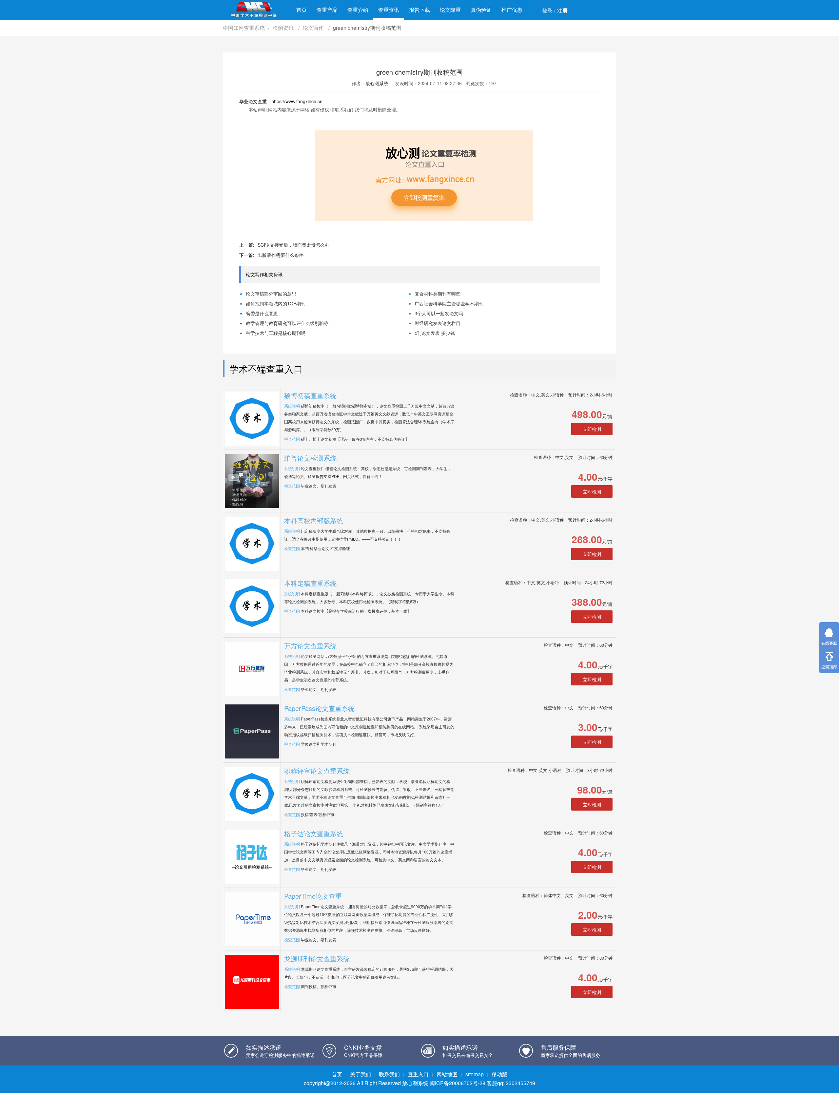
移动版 (499, 1074)
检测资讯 (284, 27)
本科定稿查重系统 (310, 583)
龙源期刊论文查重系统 (317, 958)
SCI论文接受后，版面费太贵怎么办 (293, 244)
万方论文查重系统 (310, 645)
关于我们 (360, 1074)
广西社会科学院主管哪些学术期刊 (449, 303)
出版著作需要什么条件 (280, 255)
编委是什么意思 (262, 313)
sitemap (474, 1074)
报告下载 (419, 9)
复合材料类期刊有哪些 (437, 293)
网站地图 (447, 1074)
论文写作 (314, 27)
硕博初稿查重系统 (310, 395)
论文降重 (450, 9)
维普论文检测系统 (310, 458)
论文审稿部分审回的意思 (271, 293)
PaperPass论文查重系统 (319, 708)
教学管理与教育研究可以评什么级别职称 (287, 323)
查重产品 (327, 9)
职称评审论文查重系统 (317, 771)
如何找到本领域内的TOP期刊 (275, 303)
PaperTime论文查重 (313, 896)
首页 (301, 9)
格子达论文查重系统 (313, 833)
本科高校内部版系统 (313, 520)
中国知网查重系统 (244, 27)
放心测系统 (376, 83)
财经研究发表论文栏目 (437, 323)
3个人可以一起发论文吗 (439, 313)
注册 (562, 10)
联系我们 (389, 1074)
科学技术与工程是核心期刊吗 (275, 333)
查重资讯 (388, 9)
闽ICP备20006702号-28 (457, 1083)
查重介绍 (357, 9)
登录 (547, 10)
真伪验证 (481, 9)
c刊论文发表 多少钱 (435, 333)
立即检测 (592, 429)
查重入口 (418, 1074)
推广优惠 (511, 9)
